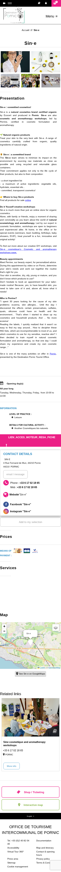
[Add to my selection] (55, 732)
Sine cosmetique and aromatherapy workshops (24, 744)
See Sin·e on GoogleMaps (32, 673)
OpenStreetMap (54, 667)
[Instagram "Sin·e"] (30, 511)
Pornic (53, 353)
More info (11, 766)
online (28, 200)
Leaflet (42, 667)
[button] (56, 3)
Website (18, 494)
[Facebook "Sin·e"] (30, 504)
